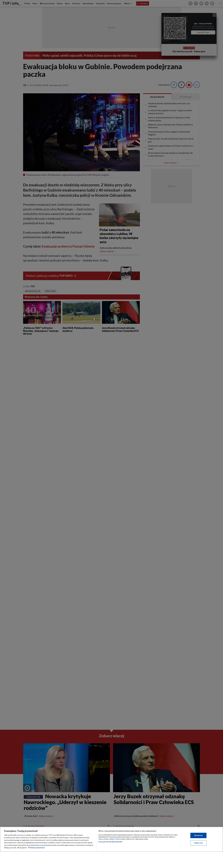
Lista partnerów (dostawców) (110, 842)
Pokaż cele (198, 843)
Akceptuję (198, 835)
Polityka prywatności (36, 848)
